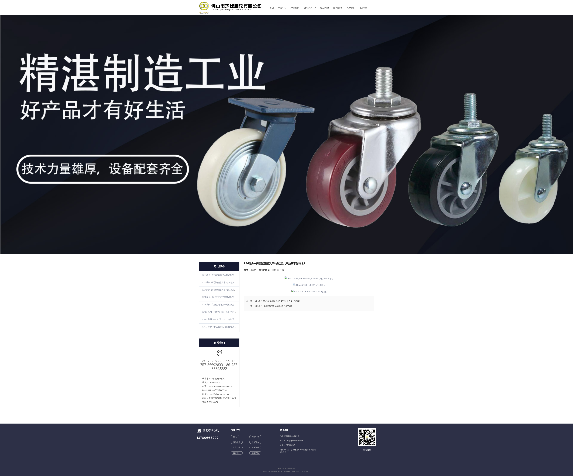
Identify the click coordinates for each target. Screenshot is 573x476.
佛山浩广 (305, 471)
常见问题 (324, 8)
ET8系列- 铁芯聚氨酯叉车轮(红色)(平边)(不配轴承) (225, 275)
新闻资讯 (337, 8)
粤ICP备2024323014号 (286, 468)
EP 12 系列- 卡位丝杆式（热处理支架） (220, 327)
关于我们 (350, 8)
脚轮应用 (295, 8)
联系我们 (364, 8)
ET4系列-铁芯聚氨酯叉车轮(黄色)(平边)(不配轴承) (225, 282)
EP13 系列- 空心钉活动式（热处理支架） (221, 319)
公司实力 (308, 8)
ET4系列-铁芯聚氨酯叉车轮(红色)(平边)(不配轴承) (225, 290)
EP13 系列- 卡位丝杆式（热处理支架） (220, 312)
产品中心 (282, 8)
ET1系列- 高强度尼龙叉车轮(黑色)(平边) (221, 297)
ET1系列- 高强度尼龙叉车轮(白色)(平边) (221, 305)
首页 (272, 8)
